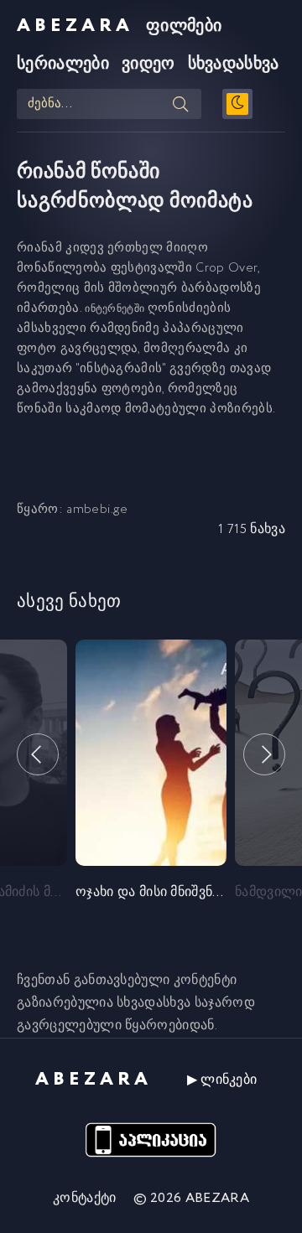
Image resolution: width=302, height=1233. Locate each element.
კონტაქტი (85, 1198)
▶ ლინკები (222, 1080)
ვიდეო (148, 64)
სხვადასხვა (233, 64)
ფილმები (183, 26)
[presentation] (38, 754)
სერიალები (63, 64)
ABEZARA (75, 26)
